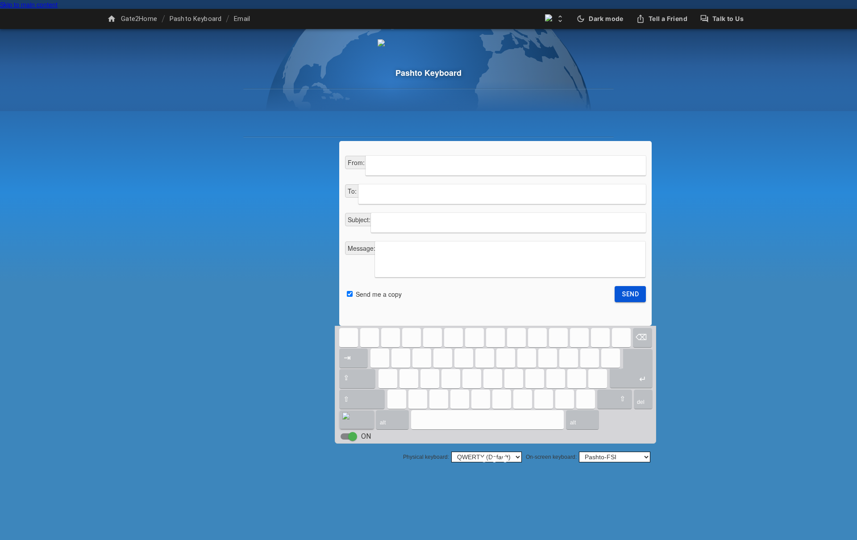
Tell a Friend (668, 18)
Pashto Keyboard (195, 19)
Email (242, 19)
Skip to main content (29, 4)
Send (630, 294)
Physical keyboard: (426, 457)
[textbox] (506, 165)
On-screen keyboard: (551, 457)
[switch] (352, 436)
